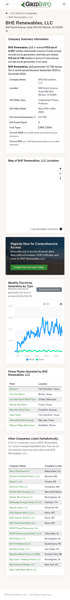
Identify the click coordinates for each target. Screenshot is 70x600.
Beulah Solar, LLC (19, 507)
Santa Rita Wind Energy (22, 420)
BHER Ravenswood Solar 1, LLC (26, 533)
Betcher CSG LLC (19, 486)
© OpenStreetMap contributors (44, 228)
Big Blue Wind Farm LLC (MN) (25, 554)
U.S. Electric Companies (24, 13)
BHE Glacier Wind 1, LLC (22, 512)
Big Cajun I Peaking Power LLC (25, 559)
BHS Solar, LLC (17, 538)
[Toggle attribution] (61, 229)
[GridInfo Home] (36, 4)
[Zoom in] (60, 168)
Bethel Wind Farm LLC (21, 497)
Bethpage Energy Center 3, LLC (26, 502)
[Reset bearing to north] (60, 178)
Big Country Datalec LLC (22, 564)
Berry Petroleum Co (19, 471)
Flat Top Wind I (17, 394)
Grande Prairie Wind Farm (23, 399)
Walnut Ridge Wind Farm (22, 425)
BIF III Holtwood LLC (20, 543)
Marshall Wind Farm (20, 409)
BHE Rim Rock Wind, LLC (22, 523)
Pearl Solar (15, 414)
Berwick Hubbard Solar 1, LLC (25, 476)
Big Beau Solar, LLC (20, 549)
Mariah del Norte (18, 404)
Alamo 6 (14, 389)
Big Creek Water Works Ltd (23, 569)
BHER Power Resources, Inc (24, 528)
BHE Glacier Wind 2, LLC (22, 517)
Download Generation (49, 289)
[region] (35, 199)
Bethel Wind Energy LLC (22, 491)
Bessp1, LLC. (16, 481)
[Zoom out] (60, 173)
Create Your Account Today (29, 267)
